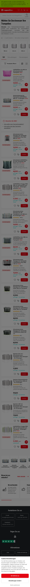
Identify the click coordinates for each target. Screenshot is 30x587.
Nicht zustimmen (15, 585)
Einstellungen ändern (15, 580)
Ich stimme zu (15, 576)
